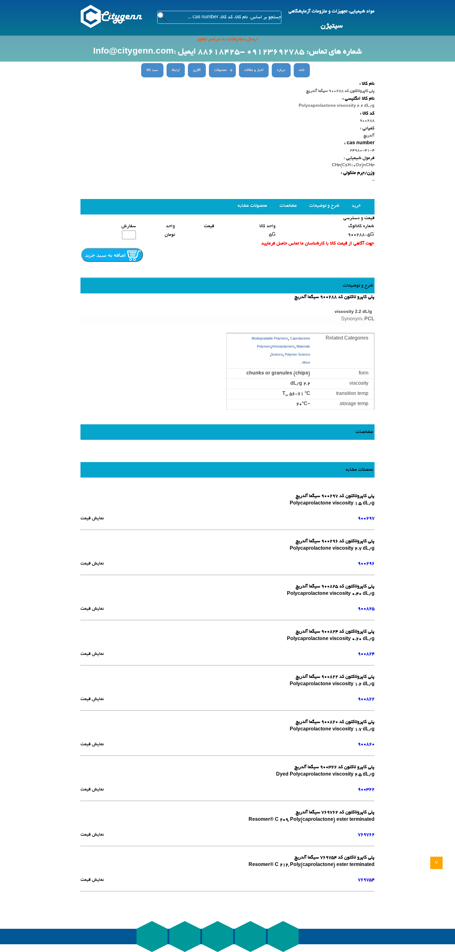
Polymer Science (297, 355)
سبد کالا (152, 70)
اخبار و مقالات (253, 70)
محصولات (220, 70)
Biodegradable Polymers (270, 339)
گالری (197, 70)
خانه (302, 70)
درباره (281, 70)
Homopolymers (283, 347)
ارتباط (176, 70)
